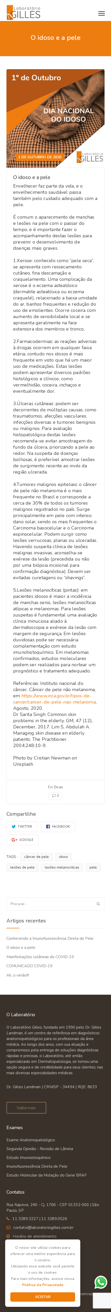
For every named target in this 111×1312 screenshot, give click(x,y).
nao (67, 702)
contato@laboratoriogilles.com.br (43, 1227)
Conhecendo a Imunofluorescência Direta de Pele (49, 938)
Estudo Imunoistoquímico (28, 1157)
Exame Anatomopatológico (30, 1140)
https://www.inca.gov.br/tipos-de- (56, 696)
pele (93, 867)
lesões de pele (22, 867)
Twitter (24, 827)
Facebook (60, 827)
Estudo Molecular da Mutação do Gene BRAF (46, 1175)
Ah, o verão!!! (17, 975)
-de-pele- (53, 702)
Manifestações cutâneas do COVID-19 (40, 956)
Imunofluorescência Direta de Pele (36, 1166)
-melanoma (83, 702)
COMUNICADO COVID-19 (29, 966)
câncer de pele (36, 856)
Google (26, 840)
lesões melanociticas (62, 867)
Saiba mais (26, 1108)
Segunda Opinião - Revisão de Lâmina (39, 1148)
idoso (63, 856)
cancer (20, 702)
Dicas (58, 787)
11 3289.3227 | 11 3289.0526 (39, 1218)
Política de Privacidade (43, 1284)
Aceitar (43, 1296)
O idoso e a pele (20, 947)
